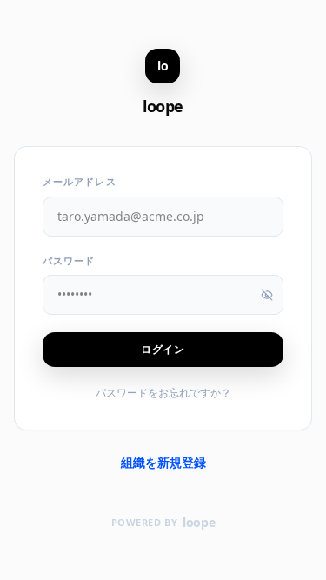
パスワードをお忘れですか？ (163, 392)
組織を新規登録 (163, 462)
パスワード (69, 260)
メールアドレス (79, 181)
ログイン (162, 349)
